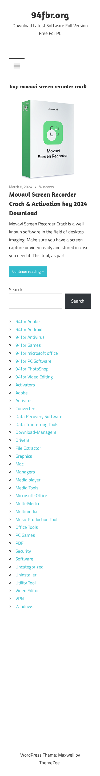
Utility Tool (25, 582)
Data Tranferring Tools (36, 424)
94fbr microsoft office (36, 353)
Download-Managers (35, 432)
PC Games (25, 535)
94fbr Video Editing (34, 376)
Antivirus (24, 400)
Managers (25, 471)
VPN (19, 598)
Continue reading (26, 271)
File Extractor (28, 448)
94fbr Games (28, 345)
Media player (28, 479)
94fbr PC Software (33, 361)
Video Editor (27, 590)
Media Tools (26, 487)
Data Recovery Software (38, 416)
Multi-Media (27, 503)
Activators (25, 384)
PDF (19, 543)
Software (24, 558)
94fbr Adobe (27, 321)
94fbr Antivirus (30, 337)
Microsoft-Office (31, 495)
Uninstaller (26, 574)
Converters (26, 408)
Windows (46, 186)
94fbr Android (28, 329)
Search (15, 289)
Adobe (21, 392)
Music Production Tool (36, 519)
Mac (19, 463)
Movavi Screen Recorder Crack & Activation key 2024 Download (48, 203)
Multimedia (26, 511)
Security (23, 551)
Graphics (23, 456)
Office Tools (26, 527)
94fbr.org (50, 15)
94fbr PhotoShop (32, 368)
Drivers (22, 440)
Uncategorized (29, 566)
